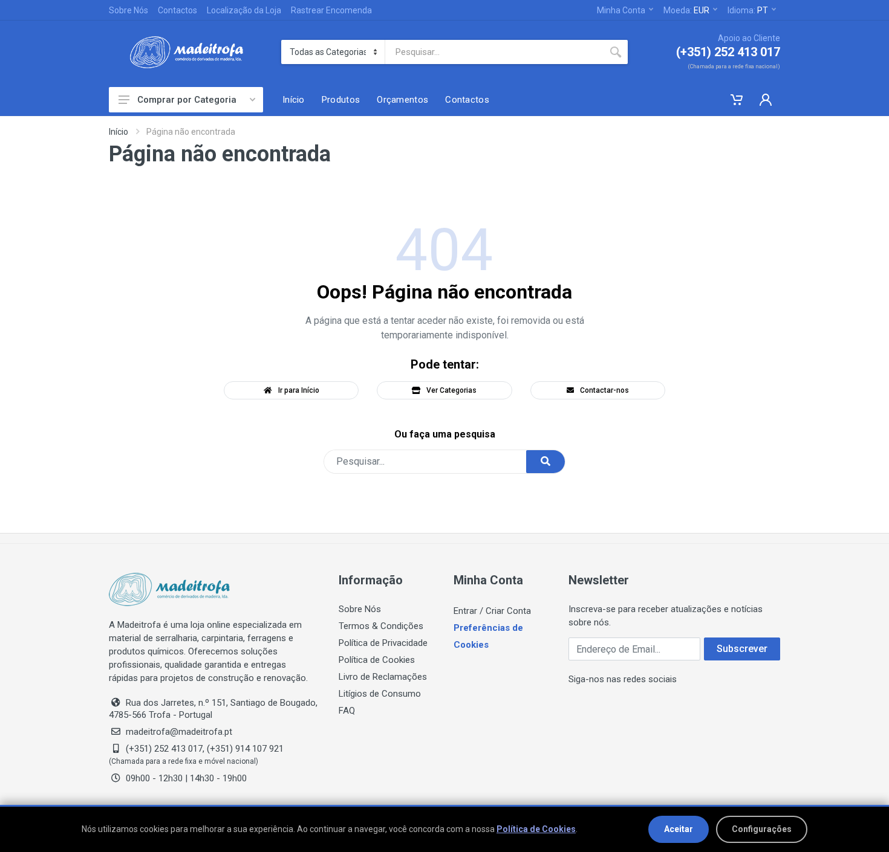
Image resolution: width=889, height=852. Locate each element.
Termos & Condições (381, 626)
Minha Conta (621, 10)
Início (118, 132)
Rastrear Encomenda (331, 10)
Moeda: (686, 10)
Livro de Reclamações (383, 676)
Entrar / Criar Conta (492, 610)
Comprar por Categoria (186, 99)
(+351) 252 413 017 (728, 52)
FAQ (347, 710)
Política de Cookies (377, 659)
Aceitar (678, 829)
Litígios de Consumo (380, 693)
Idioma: (748, 10)
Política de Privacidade (383, 642)
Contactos (177, 10)
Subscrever (742, 648)
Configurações (762, 829)
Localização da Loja (244, 10)
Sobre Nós (128, 10)
